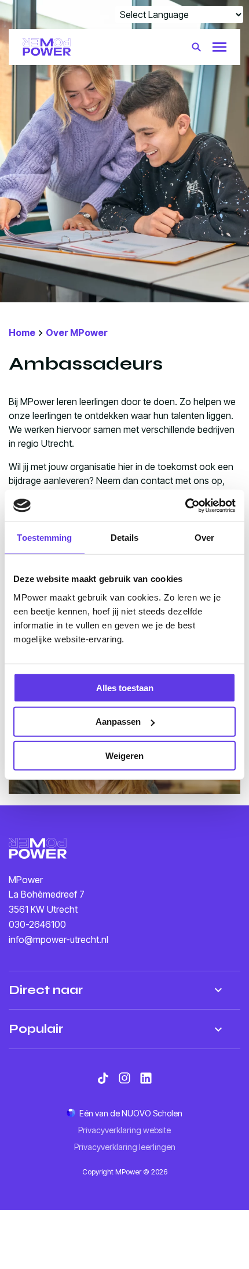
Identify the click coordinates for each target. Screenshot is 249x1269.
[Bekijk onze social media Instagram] (124, 1078)
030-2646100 (37, 924)
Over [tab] (204, 538)
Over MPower (77, 332)
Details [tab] (125, 538)
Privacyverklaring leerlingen (124, 1147)
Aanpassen (118, 721)
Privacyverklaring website (124, 1130)
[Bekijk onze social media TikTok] (103, 1078)
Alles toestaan (124, 687)
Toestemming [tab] (44, 538)
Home (22, 332)
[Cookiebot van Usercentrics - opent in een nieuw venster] (185, 505)
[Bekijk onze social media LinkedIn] (146, 1078)
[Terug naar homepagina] (47, 47)
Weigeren (124, 756)
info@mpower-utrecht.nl (58, 939)
